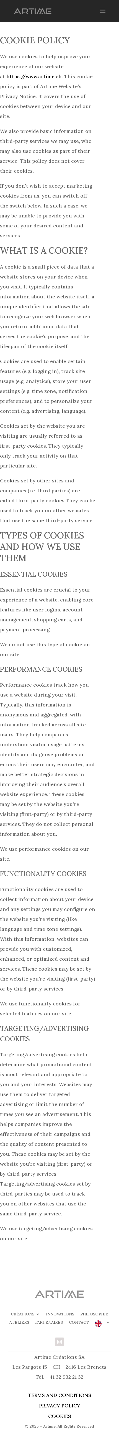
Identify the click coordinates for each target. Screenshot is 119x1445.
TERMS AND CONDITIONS (59, 1395)
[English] (102, 1324)
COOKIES (59, 1416)
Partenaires (49, 1322)
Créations (22, 1314)
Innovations (60, 1314)
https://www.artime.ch (34, 76)
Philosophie (94, 1314)
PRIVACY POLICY (59, 1405)
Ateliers (19, 1322)
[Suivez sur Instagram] (59, 1342)
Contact (79, 1322)
